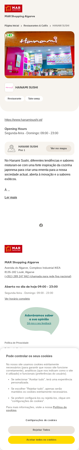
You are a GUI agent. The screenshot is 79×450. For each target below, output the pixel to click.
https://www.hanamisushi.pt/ (23, 119)
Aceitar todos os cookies (41, 439)
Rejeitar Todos (41, 430)
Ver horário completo (17, 298)
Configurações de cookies (41, 420)
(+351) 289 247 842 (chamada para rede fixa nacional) (38, 276)
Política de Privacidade (17, 343)
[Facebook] (41, 225)
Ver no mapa (59, 148)
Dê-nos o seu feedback (39, 323)
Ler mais (11, 197)
